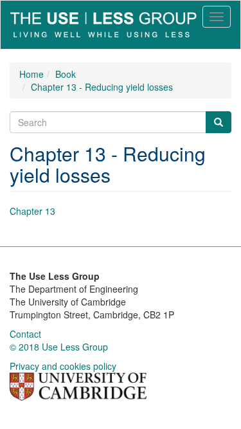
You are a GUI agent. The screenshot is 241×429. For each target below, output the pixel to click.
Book (65, 74)
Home (31, 74)
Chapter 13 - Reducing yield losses (102, 86)
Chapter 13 (32, 211)
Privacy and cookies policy (63, 366)
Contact (25, 333)
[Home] (103, 25)
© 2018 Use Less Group (59, 346)
